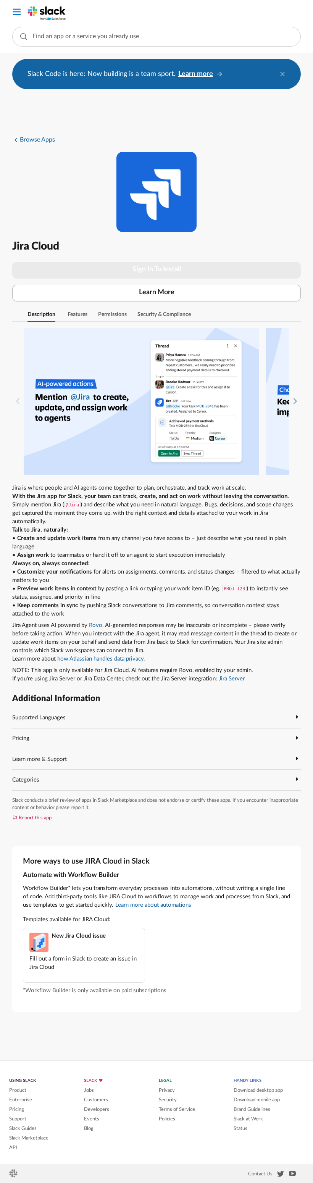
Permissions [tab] (112, 314)
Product (17, 1090)
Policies (167, 1119)
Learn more (195, 74)
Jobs (89, 1090)
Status (240, 1128)
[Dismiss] (282, 74)
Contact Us (260, 1174)
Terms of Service (177, 1109)
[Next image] (295, 401)
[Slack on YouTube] (292, 1175)
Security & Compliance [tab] (164, 314)
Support (17, 1119)
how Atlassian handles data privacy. (101, 659)
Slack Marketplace (28, 1138)
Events (91, 1119)
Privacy (167, 1090)
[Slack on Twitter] (280, 1175)
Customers (96, 1099)
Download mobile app (257, 1099)
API (13, 1147)
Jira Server (232, 679)
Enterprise (20, 1099)
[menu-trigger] (16, 13)
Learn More (156, 292)
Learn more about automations (153, 905)
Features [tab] (77, 314)
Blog (89, 1128)
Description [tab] (41, 314)
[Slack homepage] (14, 1176)
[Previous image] (18, 401)
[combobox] (156, 37)
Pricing (16, 1109)
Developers (96, 1109)
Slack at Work (248, 1119)
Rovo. (96, 625)
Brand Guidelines (252, 1109)
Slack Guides (23, 1128)
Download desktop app (258, 1090)
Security (168, 1099)
